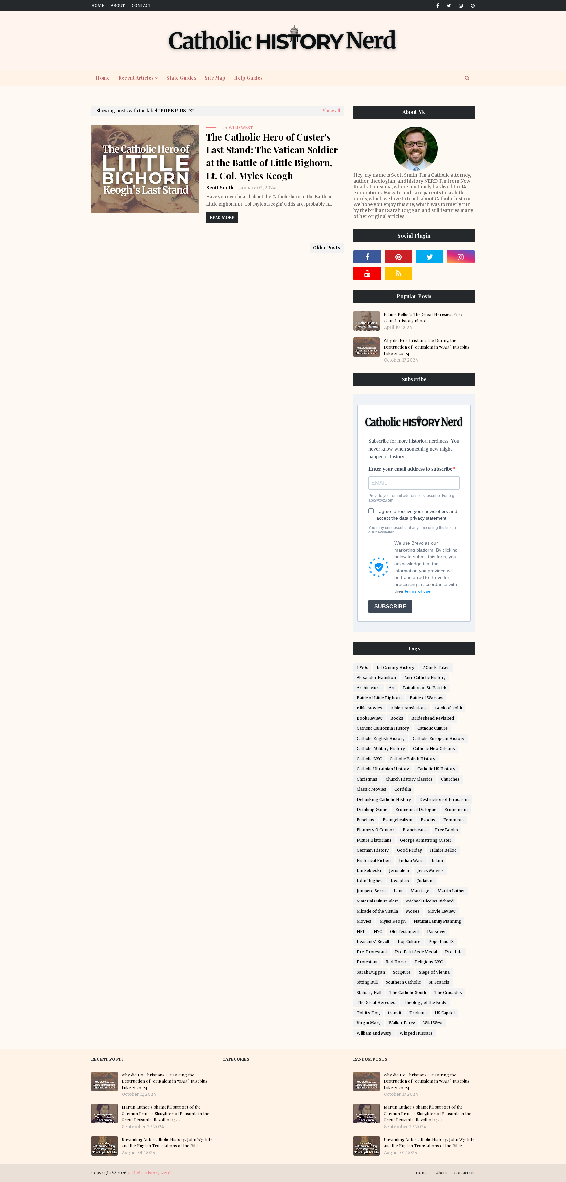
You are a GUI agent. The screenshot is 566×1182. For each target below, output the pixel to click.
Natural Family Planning (437, 921)
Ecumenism (456, 809)
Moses (413, 911)
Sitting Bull (367, 982)
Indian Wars (411, 860)
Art (392, 687)
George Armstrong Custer (425, 840)
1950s (362, 667)
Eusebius (365, 819)
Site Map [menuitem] (215, 78)
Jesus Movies (430, 870)
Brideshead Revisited (432, 718)
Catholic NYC (369, 758)
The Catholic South (407, 992)
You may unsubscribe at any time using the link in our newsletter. (412, 529)
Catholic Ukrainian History (383, 768)
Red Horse (396, 961)
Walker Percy (402, 1022)
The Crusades (448, 992)
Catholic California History (383, 728)
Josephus (400, 880)
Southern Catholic (403, 982)
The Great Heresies (376, 1002)
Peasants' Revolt (373, 941)
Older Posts (326, 248)
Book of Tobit (448, 708)
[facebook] (437, 5)
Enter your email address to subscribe (410, 469)
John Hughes (370, 880)
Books (396, 718)
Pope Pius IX (441, 941)
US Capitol (445, 1012)
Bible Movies (369, 708)
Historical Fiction (374, 860)
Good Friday (409, 850)
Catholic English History (381, 738)
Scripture (402, 972)
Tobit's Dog (368, 1012)
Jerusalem (399, 870)
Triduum (418, 1012)
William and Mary (374, 1033)
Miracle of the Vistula (377, 911)
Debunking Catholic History (384, 799)
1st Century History (395, 667)
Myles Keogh (393, 921)
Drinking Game (372, 809)
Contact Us (464, 1173)
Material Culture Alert (377, 901)
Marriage (420, 890)
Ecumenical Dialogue (415, 809)
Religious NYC (429, 961)
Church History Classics (409, 779)
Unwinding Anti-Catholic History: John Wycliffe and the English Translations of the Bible (167, 1142)
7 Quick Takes (436, 667)
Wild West (433, 1022)
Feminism (453, 819)
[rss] (398, 273)
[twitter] (448, 5)
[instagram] (461, 5)
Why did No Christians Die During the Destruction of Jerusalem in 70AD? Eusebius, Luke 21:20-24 (427, 347)
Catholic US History (436, 768)
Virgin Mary (369, 1022)
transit (394, 1012)
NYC (378, 931)
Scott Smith (219, 188)
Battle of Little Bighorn (379, 697)
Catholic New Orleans (434, 748)
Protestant (367, 961)
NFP (361, 931)
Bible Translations (408, 708)
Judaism (425, 880)
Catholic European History (438, 738)
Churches (450, 779)
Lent (398, 890)
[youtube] (367, 273)
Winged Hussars (416, 1033)
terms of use (418, 591)
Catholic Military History (381, 748)
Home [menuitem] (103, 78)
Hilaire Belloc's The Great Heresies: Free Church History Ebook (423, 317)
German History (373, 850)
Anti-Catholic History (425, 677)
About (118, 5)
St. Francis (439, 982)
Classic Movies (371, 789)
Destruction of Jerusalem (444, 799)
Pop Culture (409, 941)
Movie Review (441, 911)
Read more (222, 217)
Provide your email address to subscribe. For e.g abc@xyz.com (411, 498)
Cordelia (402, 789)
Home (97, 5)
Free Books (446, 829)
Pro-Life (453, 951)
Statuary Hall (369, 992)
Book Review (369, 718)
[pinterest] (471, 5)
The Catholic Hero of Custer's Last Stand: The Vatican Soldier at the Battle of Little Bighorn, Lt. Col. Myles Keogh (272, 156)
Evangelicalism (397, 819)
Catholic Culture (432, 728)
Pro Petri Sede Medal (416, 951)
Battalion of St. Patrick (424, 687)
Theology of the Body (425, 1002)
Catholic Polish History (412, 758)
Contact (141, 5)
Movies (364, 921)
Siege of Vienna (434, 972)
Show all (331, 111)
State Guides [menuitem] (181, 78)
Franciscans (415, 829)
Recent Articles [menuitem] (136, 78)
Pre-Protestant (372, 951)
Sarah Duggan (371, 972)
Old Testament (404, 931)
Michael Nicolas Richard (430, 901)
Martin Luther (451, 890)
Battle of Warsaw (426, 697)
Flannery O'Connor (375, 829)
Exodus (428, 819)
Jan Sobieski (369, 870)
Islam (437, 860)
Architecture (369, 687)
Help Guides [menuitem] (248, 78)
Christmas (367, 779)
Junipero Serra (371, 890)
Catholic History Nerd (149, 1173)
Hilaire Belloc (443, 850)
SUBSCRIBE (390, 606)
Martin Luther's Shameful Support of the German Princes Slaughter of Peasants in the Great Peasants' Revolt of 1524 (165, 1113)
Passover (436, 931)
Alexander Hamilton (376, 677)
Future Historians (374, 840)
